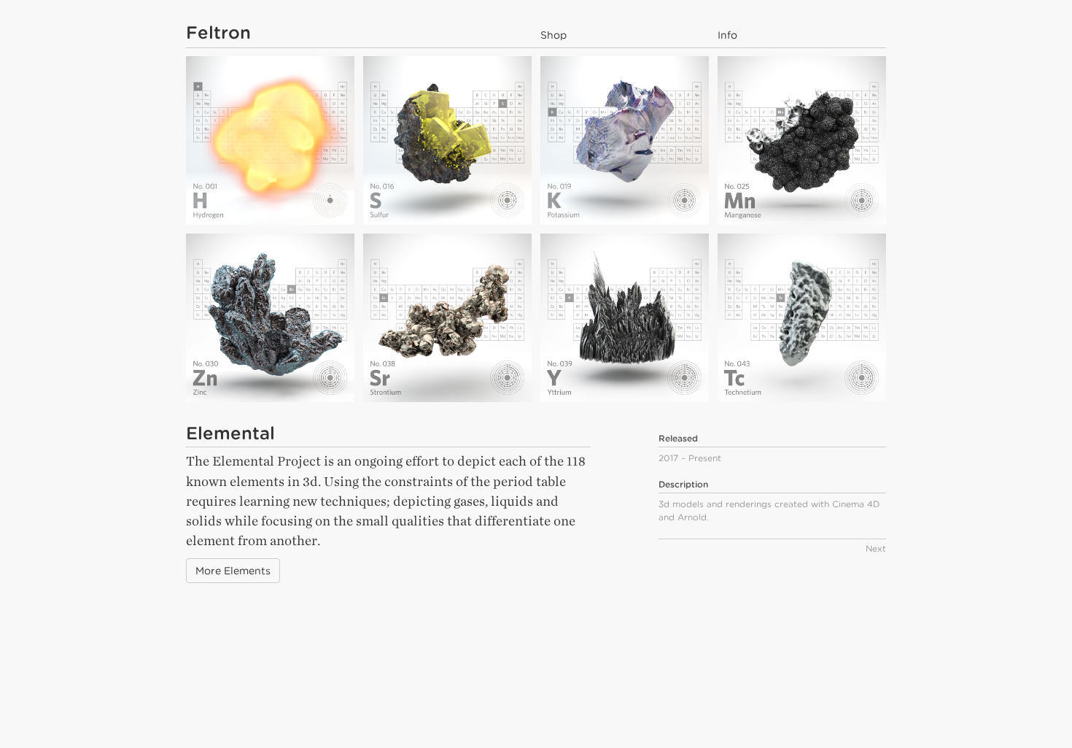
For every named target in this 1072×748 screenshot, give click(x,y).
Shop (553, 35)
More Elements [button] (233, 571)
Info (727, 35)
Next (876, 548)
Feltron (218, 32)
